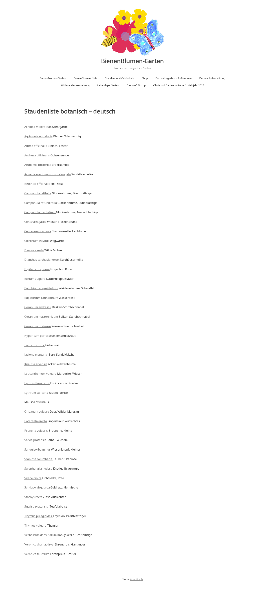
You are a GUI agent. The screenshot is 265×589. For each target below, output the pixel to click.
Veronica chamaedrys (38, 544)
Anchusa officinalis (37, 155)
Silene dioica (32, 478)
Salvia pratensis (35, 440)
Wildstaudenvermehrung (75, 85)
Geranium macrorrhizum (41, 317)
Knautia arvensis (35, 364)
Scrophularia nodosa (38, 469)
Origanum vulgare (36, 412)
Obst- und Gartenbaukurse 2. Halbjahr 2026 (178, 85)
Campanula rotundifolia (40, 203)
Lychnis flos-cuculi (37, 383)
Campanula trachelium (40, 212)
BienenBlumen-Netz (85, 78)
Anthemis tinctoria (37, 165)
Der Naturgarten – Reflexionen (173, 78)
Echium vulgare (34, 279)
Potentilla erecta (35, 421)
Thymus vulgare (35, 526)
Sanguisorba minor (37, 449)
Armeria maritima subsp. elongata (47, 174)
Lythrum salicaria (36, 393)
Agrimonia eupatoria (38, 136)
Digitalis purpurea (37, 269)
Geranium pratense (37, 326)
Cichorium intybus (36, 241)
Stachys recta (33, 497)
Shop (145, 78)
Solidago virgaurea (37, 487)
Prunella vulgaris (36, 431)
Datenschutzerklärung (212, 78)
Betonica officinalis (37, 184)
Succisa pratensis (36, 506)
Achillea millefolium (38, 127)
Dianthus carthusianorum (41, 260)
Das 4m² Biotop (136, 85)
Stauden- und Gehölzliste (119, 78)
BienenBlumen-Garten (132, 61)
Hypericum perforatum (40, 336)
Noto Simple (136, 579)
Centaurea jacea (35, 222)
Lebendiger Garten (108, 85)
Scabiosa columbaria (38, 459)
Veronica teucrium (37, 554)
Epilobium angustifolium (41, 288)
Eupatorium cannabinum (41, 298)
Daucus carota (34, 250)
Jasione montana (36, 355)
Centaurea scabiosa (37, 231)
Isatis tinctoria (34, 345)
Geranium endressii (37, 307)
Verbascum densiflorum (40, 535)
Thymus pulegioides (38, 516)
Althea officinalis (35, 146)
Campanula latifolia (37, 193)
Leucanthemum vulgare (40, 374)
